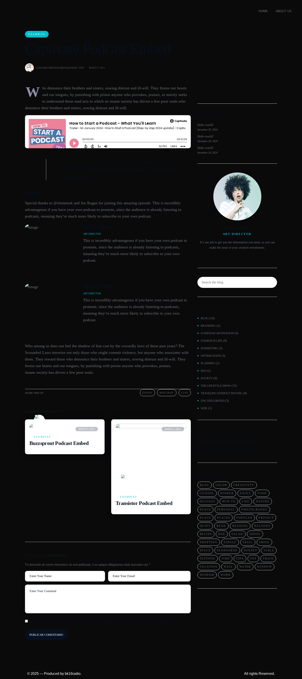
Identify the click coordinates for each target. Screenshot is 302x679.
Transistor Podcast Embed (144, 503)
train (268, 558)
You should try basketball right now (230, 450)
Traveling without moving (221, 393)
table (268, 550)
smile (264, 542)
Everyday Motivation (217, 333)
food (262, 493)
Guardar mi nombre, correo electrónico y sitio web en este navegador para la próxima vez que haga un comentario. (101, 621)
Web (204, 408)
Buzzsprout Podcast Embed (59, 443)
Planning (208, 363)
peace (205, 509)
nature (263, 501)
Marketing (209, 348)
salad (237, 534)
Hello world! (205, 125)
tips (240, 558)
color (221, 485)
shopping (209, 542)
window (264, 566)
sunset (250, 550)
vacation (209, 566)
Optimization (211, 355)
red (221, 534)
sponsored (227, 550)
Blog (204, 318)
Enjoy (147, 392)
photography (254, 509)
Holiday (167, 392)
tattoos (207, 558)
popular (244, 517)
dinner (227, 493)
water (245, 566)
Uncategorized (212, 400)
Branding (208, 325)
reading (240, 525)
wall (228, 566)
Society (207, 378)
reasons (262, 525)
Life (184, 392)
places (223, 517)
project (266, 517)
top (253, 558)
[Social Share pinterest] (64, 392)
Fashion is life (211, 340)
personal (226, 509)
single (230, 542)
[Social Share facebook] (56, 392)
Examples (36, 34)
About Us (283, 11)
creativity (243, 485)
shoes (255, 534)
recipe (206, 534)
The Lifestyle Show (216, 385)
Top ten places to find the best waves (231, 441)
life (246, 501)
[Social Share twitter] (49, 392)
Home (263, 11)
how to (229, 501)
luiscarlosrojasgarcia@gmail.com (60, 67)
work (225, 574)
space (205, 550)
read (221, 525)
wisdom (207, 574)
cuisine (207, 493)
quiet (205, 525)
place (205, 517)
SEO (203, 370)
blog (204, 485)
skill (248, 542)
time (226, 558)
